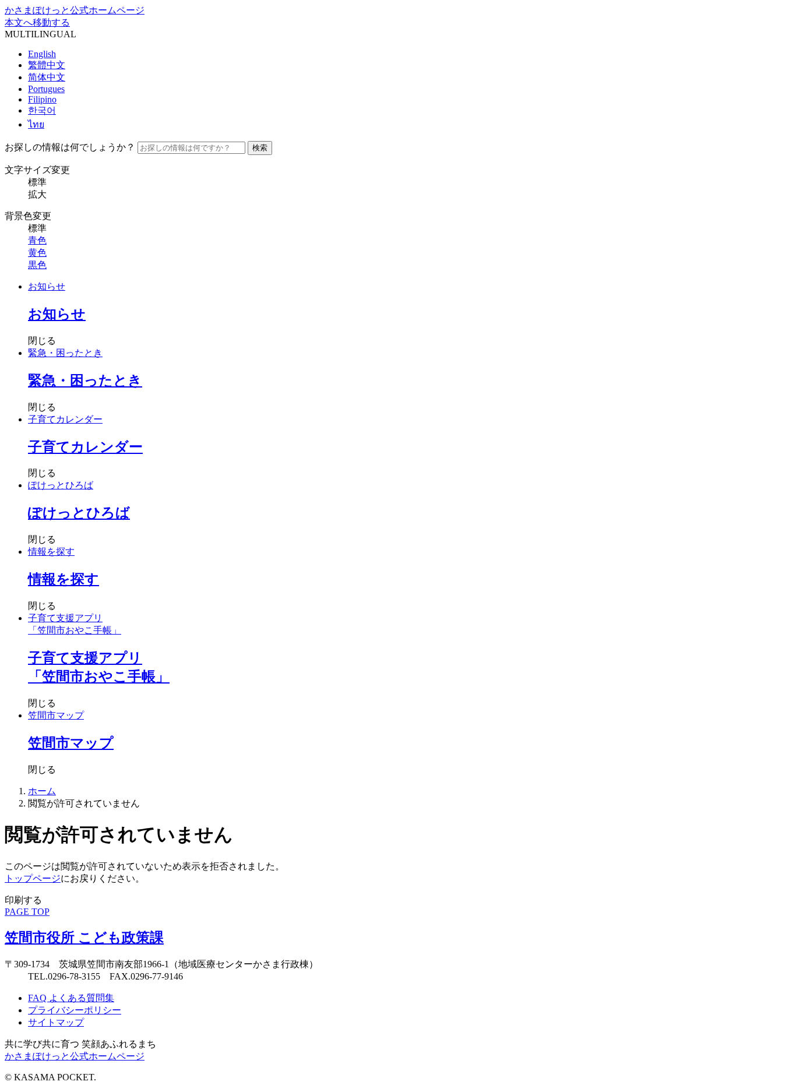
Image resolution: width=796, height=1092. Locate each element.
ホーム (42, 791)
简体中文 (46, 77)
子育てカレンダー (65, 419)
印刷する (23, 900)
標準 (37, 182)
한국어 (42, 110)
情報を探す (51, 551)
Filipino (42, 99)
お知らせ (46, 286)
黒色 (37, 265)
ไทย (36, 124)
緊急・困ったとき (65, 353)
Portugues (46, 89)
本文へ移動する (37, 22)
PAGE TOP (27, 912)
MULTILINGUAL (40, 34)
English (42, 54)
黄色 (37, 253)
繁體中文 (46, 65)
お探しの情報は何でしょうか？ (70, 147)
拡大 (37, 194)
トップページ (33, 878)
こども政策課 (84, 937)
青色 (37, 240)
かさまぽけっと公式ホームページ (75, 10)
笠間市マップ (56, 715)
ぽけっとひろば (60, 485)
